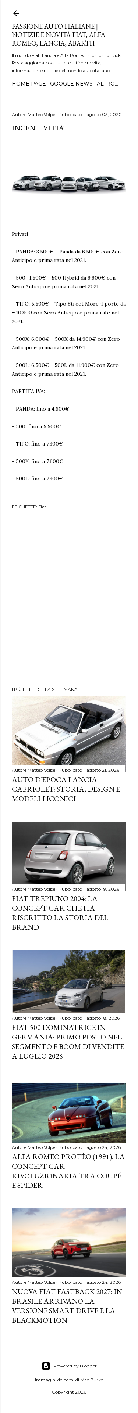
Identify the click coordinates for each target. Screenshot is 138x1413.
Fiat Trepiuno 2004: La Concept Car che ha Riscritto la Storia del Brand (60, 913)
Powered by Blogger (75, 1366)
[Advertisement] (69, 599)
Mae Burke (91, 1380)
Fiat (42, 506)
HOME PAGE (29, 83)
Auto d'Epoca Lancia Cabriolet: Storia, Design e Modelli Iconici (66, 789)
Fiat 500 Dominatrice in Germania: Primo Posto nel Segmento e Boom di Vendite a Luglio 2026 (68, 1042)
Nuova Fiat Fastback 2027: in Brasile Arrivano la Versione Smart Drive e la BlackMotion (67, 1306)
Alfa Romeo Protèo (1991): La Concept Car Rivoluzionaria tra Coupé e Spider (68, 1171)
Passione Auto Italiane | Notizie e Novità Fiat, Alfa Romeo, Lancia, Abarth (58, 34)
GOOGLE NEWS (71, 83)
